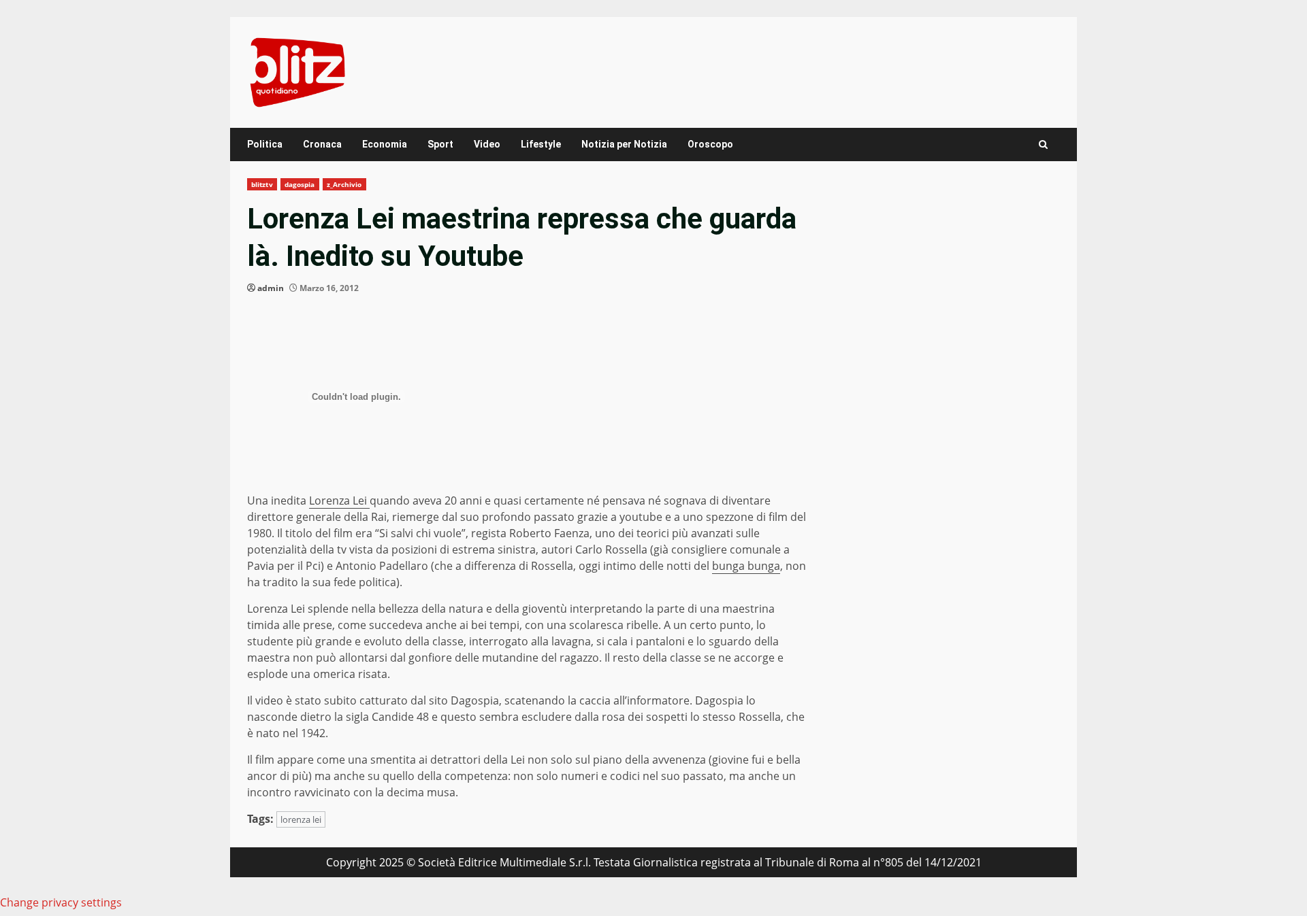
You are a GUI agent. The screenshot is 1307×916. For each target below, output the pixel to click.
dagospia (300, 184)
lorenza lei (300, 819)
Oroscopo (710, 144)
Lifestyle (541, 144)
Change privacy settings (61, 902)
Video (487, 144)
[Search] (1043, 144)
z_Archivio (344, 184)
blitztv (262, 184)
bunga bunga (746, 565)
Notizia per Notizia (624, 144)
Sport (440, 144)
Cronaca (322, 144)
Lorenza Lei (339, 500)
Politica (265, 144)
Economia (384, 144)
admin (270, 288)
